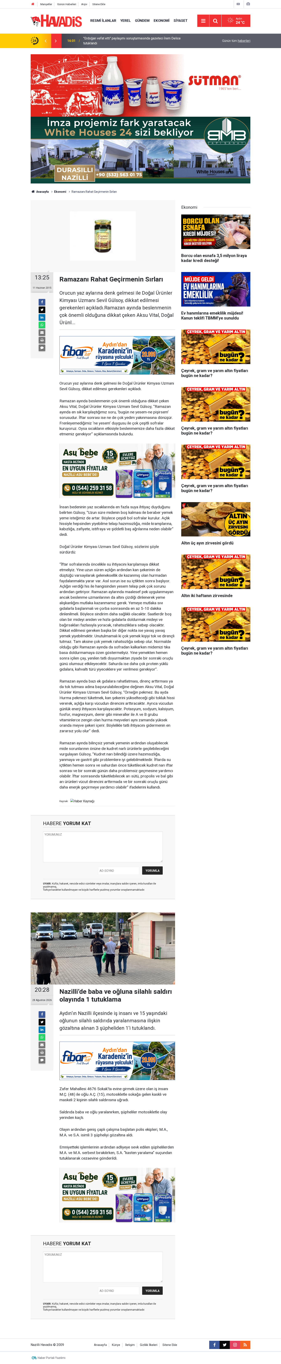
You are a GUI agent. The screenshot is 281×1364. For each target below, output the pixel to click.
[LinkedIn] (42, 317)
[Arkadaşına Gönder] (42, 332)
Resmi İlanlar (103, 20)
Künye (116, 1345)
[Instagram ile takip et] (235, 1345)
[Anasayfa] (33, 4)
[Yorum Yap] (42, 348)
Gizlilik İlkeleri (148, 1345)
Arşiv (84, 4)
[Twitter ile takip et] (224, 1345)
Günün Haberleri (66, 4)
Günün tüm (236, 41)
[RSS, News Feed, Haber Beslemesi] (245, 1345)
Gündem (142, 20)
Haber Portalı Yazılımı (51, 1357)
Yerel (125, 20)
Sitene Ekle (98, 4)
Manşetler (46, 4)
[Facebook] (42, 302)
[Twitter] (42, 310)
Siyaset (181, 20)
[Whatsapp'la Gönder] (42, 325)
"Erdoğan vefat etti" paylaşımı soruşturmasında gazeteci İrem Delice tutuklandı (132, 40)
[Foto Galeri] (248, 4)
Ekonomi (162, 20)
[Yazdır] (42, 340)
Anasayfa (42, 191)
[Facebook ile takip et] (214, 1345)
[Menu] (203, 21)
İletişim (130, 1345)
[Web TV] (238, 4)
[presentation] (45, 40)
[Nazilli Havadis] (56, 20)
